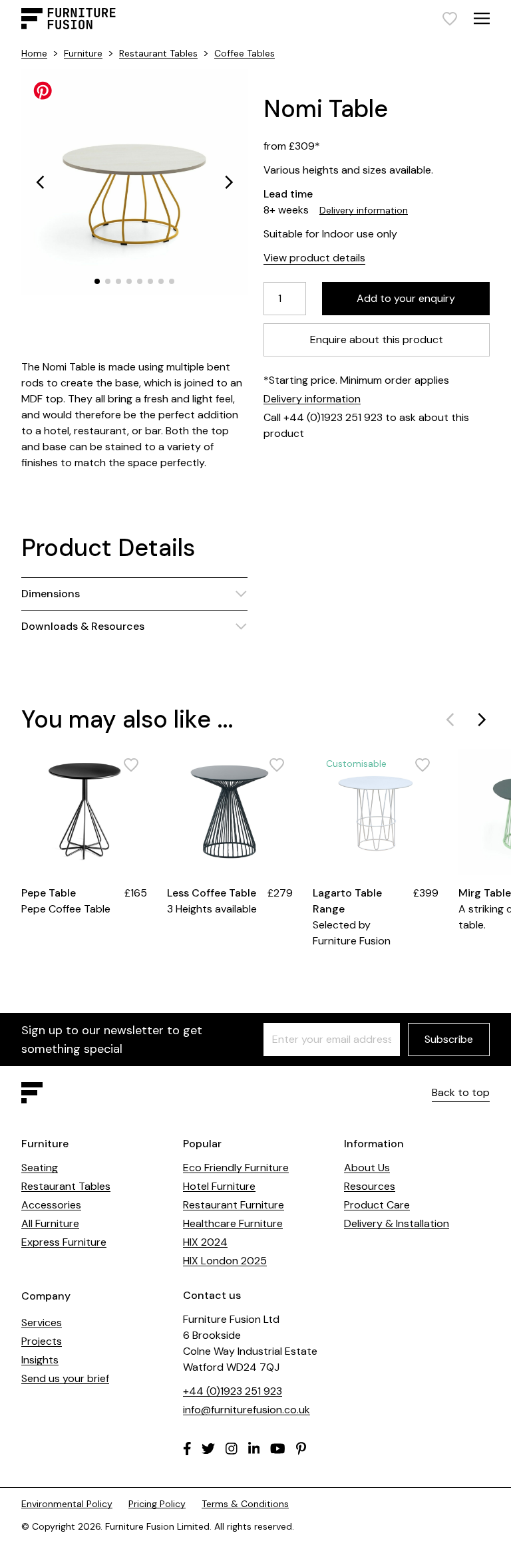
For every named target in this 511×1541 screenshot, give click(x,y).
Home (34, 53)
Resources (369, 1186)
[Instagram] (232, 1448)
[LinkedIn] (254, 1448)
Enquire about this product (376, 340)
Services (41, 1323)
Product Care (377, 1205)
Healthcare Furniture (233, 1223)
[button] (40, 182)
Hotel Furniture (219, 1186)
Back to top (461, 1092)
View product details (314, 258)
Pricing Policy (157, 1504)
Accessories (51, 1205)
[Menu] (482, 18)
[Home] (68, 18)
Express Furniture (63, 1242)
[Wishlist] (450, 19)
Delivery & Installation (396, 1223)
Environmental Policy (66, 1504)
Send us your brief (65, 1378)
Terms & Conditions (245, 1504)
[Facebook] (187, 1448)
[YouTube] (277, 1448)
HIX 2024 (205, 1242)
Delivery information (363, 210)
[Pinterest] (301, 1448)
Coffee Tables (244, 53)
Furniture (83, 53)
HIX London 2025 (225, 1261)
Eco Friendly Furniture (236, 1168)
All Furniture (50, 1223)
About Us (367, 1168)
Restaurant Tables (158, 53)
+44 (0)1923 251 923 (232, 1391)
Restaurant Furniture (233, 1205)
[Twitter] (208, 1448)
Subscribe (449, 1039)
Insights (40, 1360)
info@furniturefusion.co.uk (246, 1410)
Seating (39, 1168)
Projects (41, 1341)
